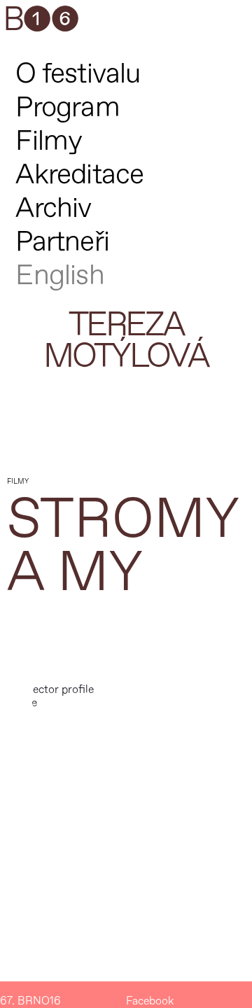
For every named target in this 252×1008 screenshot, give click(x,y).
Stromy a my (122, 546)
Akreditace (79, 175)
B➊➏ (40, 20)
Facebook (150, 1001)
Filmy (48, 141)
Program (67, 107)
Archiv (53, 208)
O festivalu (77, 74)
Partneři (62, 242)
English (59, 275)
